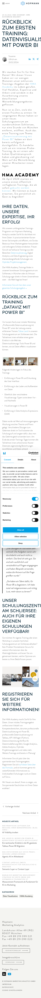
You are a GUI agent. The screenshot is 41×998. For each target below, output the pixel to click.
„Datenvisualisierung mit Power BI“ (17, 138)
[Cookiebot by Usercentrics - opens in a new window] (28, 453)
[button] (6, 5)
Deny (20, 543)
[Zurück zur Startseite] (30, 5)
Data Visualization (10, 896)
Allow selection (20, 537)
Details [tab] (20, 459)
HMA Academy (26, 896)
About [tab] (33, 459)
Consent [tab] (7, 459)
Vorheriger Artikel (12, 806)
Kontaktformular (13, 950)
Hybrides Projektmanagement (14, 262)
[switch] (35, 506)
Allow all (20, 530)
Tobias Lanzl (23, 331)
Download (10, 962)
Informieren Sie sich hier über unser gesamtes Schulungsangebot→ (16, 287)
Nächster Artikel (29, 812)
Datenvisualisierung (19, 252)
